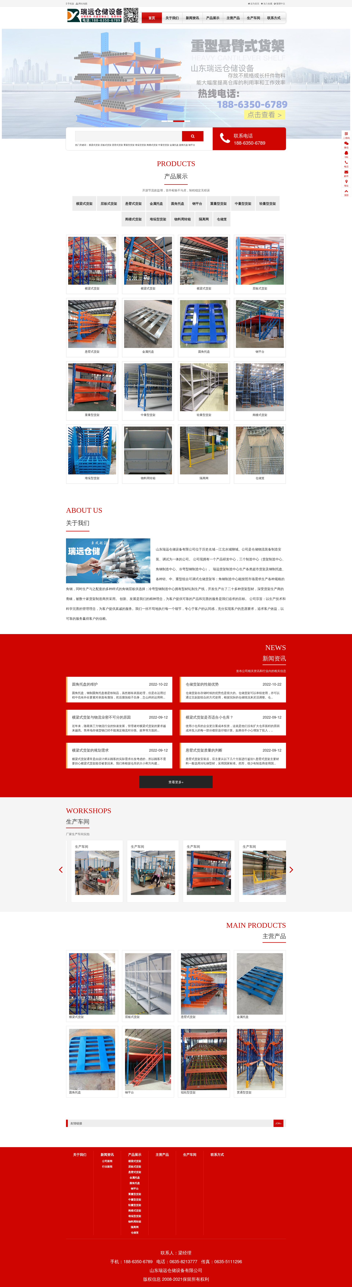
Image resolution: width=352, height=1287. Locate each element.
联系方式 (273, 17)
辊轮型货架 (188, 1092)
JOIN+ (278, 1123)
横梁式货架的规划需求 (90, 750)
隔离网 (204, 219)
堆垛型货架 (140, 144)
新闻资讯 (192, 17)
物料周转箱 (182, 219)
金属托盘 (174, 144)
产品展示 (212, 17)
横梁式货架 (94, 144)
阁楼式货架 (152, 144)
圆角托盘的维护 (85, 684)
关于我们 (172, 17)
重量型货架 (129, 144)
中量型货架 (164, 144)
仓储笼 (222, 219)
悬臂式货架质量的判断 (204, 750)
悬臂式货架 (117, 144)
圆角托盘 (183, 144)
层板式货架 (105, 144)
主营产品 (233, 17)
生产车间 (253, 17)
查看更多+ (176, 781)
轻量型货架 (267, 203)
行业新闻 (107, 1166)
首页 (151, 17)
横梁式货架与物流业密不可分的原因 (101, 717)
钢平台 (191, 144)
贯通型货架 (244, 1092)
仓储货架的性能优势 (202, 684)
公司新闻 (107, 1161)
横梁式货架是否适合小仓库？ (209, 717)
